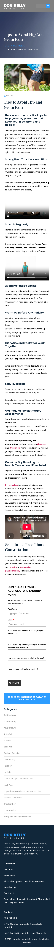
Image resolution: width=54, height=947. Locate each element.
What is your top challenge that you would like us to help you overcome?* (27, 645)
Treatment (9, 875)
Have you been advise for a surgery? (23, 669)
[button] (48, 6)
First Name (12, 609)
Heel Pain (8, 766)
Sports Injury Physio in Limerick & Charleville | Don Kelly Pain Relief (27, 901)
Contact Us (9, 893)
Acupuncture (10, 728)
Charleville (14, 448)
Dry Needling (9, 759)
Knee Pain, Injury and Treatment (18, 778)
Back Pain (8, 746)
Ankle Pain (8, 734)
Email (11, 620)
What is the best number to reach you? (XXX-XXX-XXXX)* (26, 632)
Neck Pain (8, 785)
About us (8, 869)
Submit (14, 683)
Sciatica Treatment (13, 797)
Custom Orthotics (12, 753)
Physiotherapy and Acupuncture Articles (22, 791)
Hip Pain (7, 772)
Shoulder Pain (10, 804)
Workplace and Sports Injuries (17, 816)
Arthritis (7, 740)
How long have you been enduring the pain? (26, 658)
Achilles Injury (10, 715)
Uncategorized (10, 810)
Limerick (41, 444)
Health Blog (10, 887)
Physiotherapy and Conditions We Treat (24, 881)
